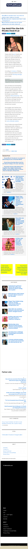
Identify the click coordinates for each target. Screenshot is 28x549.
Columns (5, 516)
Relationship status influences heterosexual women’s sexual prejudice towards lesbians (15, 326)
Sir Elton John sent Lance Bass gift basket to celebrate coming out (19, 241)
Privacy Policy (6, 454)
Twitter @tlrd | (5, 434)
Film (4, 512)
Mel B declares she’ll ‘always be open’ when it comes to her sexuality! (20, 179)
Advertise (5, 447)
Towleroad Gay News (14, 4)
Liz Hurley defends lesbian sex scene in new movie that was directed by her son (16, 341)
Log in (18, 545)
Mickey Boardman (15, 95)
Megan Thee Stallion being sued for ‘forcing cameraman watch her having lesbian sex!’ (19, 201)
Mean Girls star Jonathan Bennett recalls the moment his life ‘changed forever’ (20, 221)
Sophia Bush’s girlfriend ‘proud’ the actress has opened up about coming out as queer (15, 287)
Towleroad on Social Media (9, 452)
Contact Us (5, 449)
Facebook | (11, 434)
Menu (15, 1)
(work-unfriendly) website (12, 121)
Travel (4, 510)
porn (14, 54)
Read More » (9, 192)
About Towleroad (7, 451)
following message (17, 74)
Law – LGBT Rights (8, 514)
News (7, 149)
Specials (5, 518)
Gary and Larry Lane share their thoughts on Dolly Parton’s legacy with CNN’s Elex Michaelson (15, 380)
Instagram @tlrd (18, 434)
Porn (15, 151)
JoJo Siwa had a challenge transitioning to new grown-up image (15, 333)
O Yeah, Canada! (22, 388)
